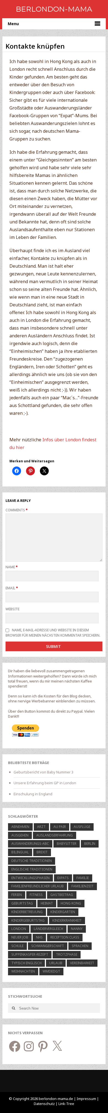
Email (12, 588)
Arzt (41, 826)
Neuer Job (19, 937)
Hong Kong (71, 903)
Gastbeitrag (61, 894)
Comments (17, 510)
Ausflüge (82, 826)
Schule (17, 945)
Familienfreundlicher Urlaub (37, 886)
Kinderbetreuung (27, 911)
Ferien (16, 894)
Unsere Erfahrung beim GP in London (45, 782)
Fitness (36, 894)
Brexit (42, 852)
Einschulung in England (33, 793)
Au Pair (59, 826)
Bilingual (20, 852)
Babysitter (66, 843)
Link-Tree (66, 1103)
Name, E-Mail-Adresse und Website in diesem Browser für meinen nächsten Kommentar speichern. (53, 633)
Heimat (47, 903)
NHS (39, 937)
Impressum (86, 1098)
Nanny (77, 928)
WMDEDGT (51, 971)
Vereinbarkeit (82, 963)
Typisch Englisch (26, 963)
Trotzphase (66, 954)
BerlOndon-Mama (54, 9)
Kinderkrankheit (67, 920)
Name (12, 567)
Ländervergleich (48, 928)
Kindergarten (62, 911)
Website (12, 609)
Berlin (89, 843)
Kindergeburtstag (28, 920)
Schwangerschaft (47, 945)
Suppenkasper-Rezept (29, 954)
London (18, 928)
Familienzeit (82, 886)
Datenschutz (45, 1103)
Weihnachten (23, 971)
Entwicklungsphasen (30, 877)
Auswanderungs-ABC (30, 843)
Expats (63, 877)
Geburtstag (22, 903)
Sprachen (80, 945)
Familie (82, 877)
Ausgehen (20, 835)
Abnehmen (20, 826)
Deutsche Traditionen (31, 860)
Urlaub (55, 963)
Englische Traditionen (31, 869)
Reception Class (64, 937)
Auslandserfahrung (54, 835)
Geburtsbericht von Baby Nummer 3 (43, 772)
